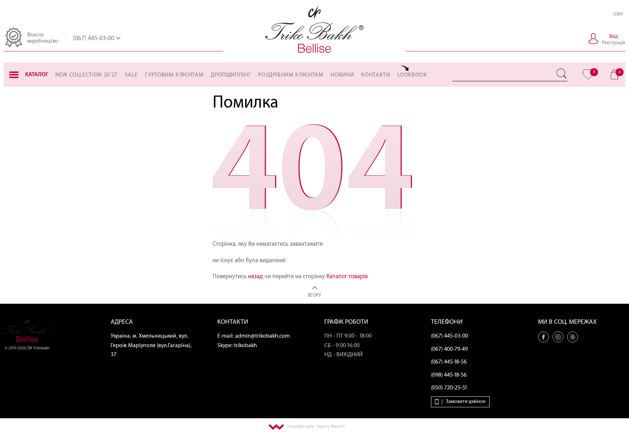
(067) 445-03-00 (93, 38)
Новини (342, 75)
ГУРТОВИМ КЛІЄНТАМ (174, 75)
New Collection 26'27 (86, 75)
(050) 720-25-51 (449, 388)
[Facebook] (543, 336)
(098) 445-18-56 (449, 375)
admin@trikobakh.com (262, 336)
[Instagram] (558, 336)
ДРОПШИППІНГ (231, 75)
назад (255, 276)
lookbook (412, 75)
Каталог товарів (347, 276)
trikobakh (245, 345)
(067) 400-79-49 (449, 349)
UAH (618, 14)
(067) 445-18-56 (449, 362)
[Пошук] (562, 73)
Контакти (375, 75)
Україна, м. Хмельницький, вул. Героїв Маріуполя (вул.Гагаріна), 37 (151, 345)
